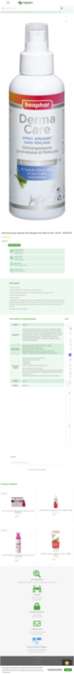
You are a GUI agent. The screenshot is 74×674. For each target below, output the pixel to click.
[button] (66, 21)
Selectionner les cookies (55, 669)
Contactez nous (37, 629)
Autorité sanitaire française (37, 647)
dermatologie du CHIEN (17, 12)
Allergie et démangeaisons (27, 12)
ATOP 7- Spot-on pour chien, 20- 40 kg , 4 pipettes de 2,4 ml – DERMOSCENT (18, 511)
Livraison (37, 594)
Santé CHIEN (9, 12)
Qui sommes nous (37, 579)
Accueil (2, 12)
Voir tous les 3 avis (70, 378)
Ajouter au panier (14, 245)
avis (2, 237)
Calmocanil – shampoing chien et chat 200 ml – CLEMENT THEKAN (56, 554)
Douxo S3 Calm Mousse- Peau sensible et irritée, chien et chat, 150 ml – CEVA (18, 555)
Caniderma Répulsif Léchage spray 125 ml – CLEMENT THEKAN (56, 510)
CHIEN (5, 12)
